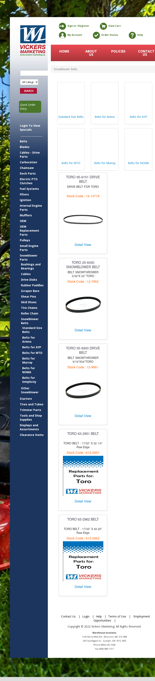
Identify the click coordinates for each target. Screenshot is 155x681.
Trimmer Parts (30, 410)
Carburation (28, 162)
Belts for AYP (31, 347)
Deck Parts (28, 173)
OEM (23, 221)
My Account (74, 35)
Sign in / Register (78, 26)
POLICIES (118, 51)
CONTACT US (145, 53)
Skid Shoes (29, 302)
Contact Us (68, 616)
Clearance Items (32, 435)
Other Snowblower (30, 390)
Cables (26, 274)
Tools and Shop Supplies (31, 417)
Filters (24, 194)
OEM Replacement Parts (29, 230)
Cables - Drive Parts (30, 154)
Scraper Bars (30, 291)
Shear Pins (28, 296)
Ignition (25, 200)
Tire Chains (29, 308)
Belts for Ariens (28, 339)
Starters (26, 399)
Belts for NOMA (28, 370)
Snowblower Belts (30, 321)
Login (85, 616)
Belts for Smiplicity (29, 380)
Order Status (109, 35)
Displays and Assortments (29, 427)
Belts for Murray (28, 360)
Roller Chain (29, 313)
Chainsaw (27, 168)
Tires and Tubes (31, 404)
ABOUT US (91, 53)
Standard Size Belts (32, 330)
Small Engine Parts (29, 248)
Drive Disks (29, 279)
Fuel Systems (29, 189)
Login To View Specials (30, 127)
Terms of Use (117, 616)
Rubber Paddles (32, 285)
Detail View (83, 244)
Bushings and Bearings (31, 266)
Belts (23, 141)
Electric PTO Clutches (29, 181)
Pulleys (25, 240)
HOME (64, 51)
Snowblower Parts (28, 257)
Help (140, 35)
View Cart (114, 26)
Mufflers (26, 215)
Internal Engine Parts (31, 208)
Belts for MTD (32, 353)
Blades (24, 147)
